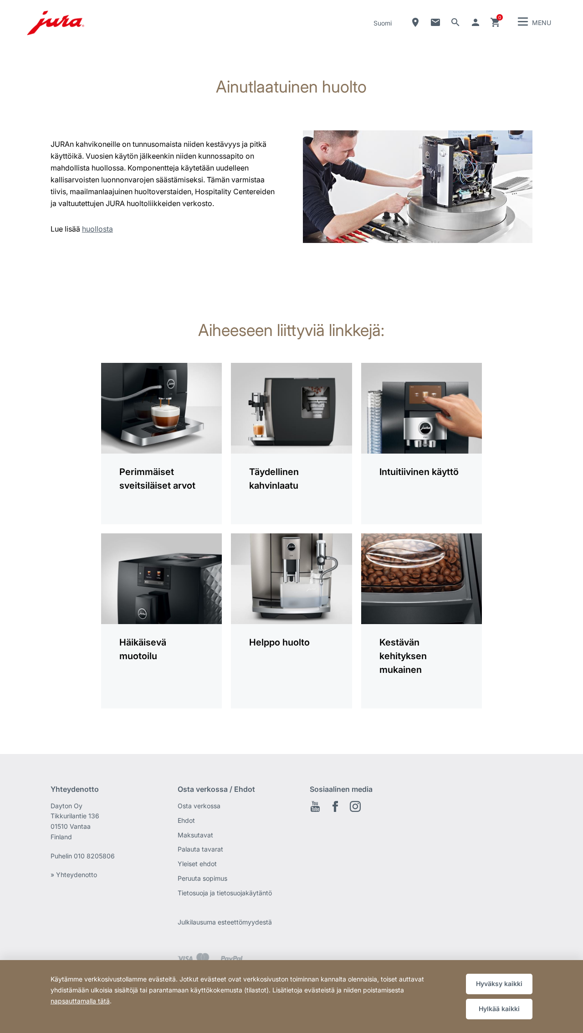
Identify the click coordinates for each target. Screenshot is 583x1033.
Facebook (335, 806)
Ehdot (186, 820)
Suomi (382, 23)
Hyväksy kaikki (499, 983)
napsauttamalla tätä (80, 1001)
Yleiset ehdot (197, 864)
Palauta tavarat (200, 849)
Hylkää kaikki (499, 1008)
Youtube (315, 806)
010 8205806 (94, 856)
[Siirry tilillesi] (475, 22)
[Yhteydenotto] (435, 22)
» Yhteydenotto (74, 874)
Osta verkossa (199, 806)
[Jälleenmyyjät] (415, 22)
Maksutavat (195, 835)
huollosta (97, 228)
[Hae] (455, 22)
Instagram (355, 806)
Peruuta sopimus (202, 878)
